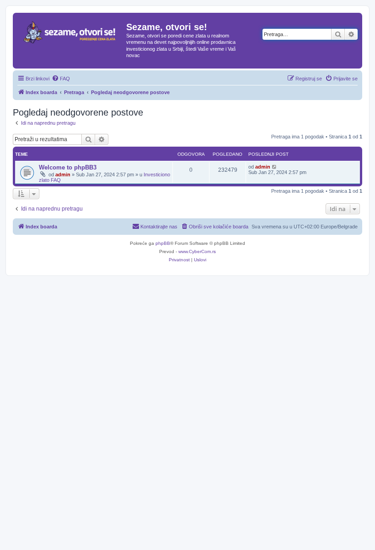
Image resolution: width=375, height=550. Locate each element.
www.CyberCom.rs (197, 251)
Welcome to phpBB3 (67, 167)
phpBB (162, 243)
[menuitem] (61, 78)
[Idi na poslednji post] (275, 166)
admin (62, 174)
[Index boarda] (70, 38)
